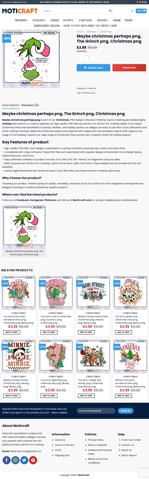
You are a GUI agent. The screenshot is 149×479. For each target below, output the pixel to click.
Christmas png (88, 93)
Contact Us (127, 445)
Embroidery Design (47, 26)
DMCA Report (129, 455)
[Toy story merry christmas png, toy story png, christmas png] (56, 293)
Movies (102, 20)
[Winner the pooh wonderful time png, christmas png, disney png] (130, 356)
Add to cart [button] (12, 332)
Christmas (106, 31)
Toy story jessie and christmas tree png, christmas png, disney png (130, 320)
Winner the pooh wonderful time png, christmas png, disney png (130, 383)
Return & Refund (97, 445)
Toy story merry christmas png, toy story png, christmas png (56, 320)
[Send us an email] (145, 2)
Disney (55, 20)
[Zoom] (6, 84)
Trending (20, 20)
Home (80, 31)
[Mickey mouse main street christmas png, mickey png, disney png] (93, 293)
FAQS (58, 450)
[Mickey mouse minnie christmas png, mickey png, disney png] (19, 356)
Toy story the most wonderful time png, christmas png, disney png (18, 320)
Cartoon (85, 20)
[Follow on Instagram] (140, 2)
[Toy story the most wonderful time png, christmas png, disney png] (19, 293)
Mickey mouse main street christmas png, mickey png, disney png (93, 320)
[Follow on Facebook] (137, 2)
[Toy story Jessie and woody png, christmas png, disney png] (93, 356)
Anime (117, 20)
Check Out (129, 67)
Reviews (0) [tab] (30, 105)
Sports (68, 20)
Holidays (39, 20)
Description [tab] (10, 105)
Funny (129, 20)
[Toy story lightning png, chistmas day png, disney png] (56, 356)
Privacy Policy (96, 440)
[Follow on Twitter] (142, 2)
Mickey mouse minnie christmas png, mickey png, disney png (16, 383)
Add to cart (95, 67)
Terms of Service (64, 445)
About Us (60, 440)
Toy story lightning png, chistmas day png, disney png (55, 383)
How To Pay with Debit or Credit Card (90, 26)
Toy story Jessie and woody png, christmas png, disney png (90, 383)
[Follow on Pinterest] (33, 460)
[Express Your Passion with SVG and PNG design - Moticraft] (20, 11)
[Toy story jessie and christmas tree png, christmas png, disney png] (130, 293)
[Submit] (110, 10)
